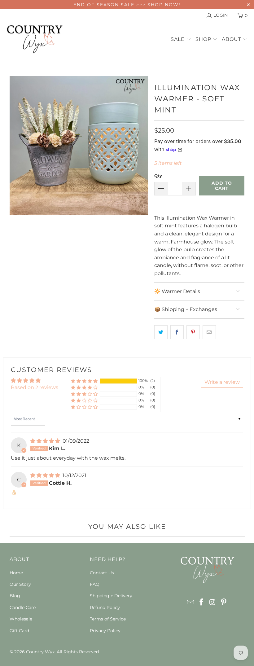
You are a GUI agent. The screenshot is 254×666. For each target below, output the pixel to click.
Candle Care (23, 607)
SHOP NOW (163, 4)
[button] (181, 40)
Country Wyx (40, 652)
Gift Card (19, 630)
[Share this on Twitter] (161, 332)
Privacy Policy (105, 630)
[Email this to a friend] (209, 332)
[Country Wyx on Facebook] (201, 602)
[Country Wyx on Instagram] (212, 602)
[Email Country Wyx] (190, 602)
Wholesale (21, 619)
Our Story (20, 584)
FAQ (94, 584)
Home (16, 573)
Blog (15, 595)
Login (220, 15)
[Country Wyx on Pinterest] (223, 602)
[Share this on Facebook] (177, 332)
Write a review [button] (222, 382)
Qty (158, 175)
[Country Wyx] (35, 40)
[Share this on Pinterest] (193, 332)
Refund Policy (105, 607)
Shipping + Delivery (111, 595)
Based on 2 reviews (34, 387)
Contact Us (102, 573)
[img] (45, 441)
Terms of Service (108, 619)
